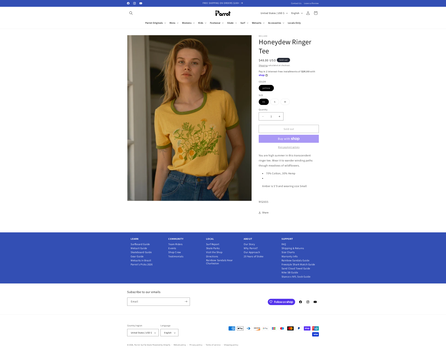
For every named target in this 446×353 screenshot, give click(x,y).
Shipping (263, 65)
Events (172, 248)
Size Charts (288, 252)
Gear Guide (137, 256)
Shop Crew (174, 252)
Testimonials (175, 256)
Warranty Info (290, 256)
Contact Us (296, 3)
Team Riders (175, 244)
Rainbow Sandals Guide (295, 260)
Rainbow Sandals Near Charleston (219, 262)
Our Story (249, 244)
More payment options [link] (288, 147)
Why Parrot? (251, 248)
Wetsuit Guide (139, 248)
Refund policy (180, 345)
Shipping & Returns (293, 248)
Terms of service (213, 345)
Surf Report (212, 244)
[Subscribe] (186, 301)
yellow (268, 88)
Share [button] (265, 212)
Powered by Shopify (161, 345)
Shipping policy (231, 345)
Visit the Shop (214, 252)
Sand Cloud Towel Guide (296, 268)
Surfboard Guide (140, 244)
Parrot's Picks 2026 (141, 264)
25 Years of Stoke (253, 256)
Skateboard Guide (141, 252)
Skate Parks (213, 248)
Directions (212, 256)
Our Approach (252, 252)
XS (265, 102)
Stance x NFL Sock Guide (296, 276)
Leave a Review (311, 3)
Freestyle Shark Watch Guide (298, 264)
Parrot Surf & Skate (143, 345)
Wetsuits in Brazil (141, 260)
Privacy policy (196, 345)
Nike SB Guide (290, 272)
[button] (131, 13)
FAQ (284, 244)
